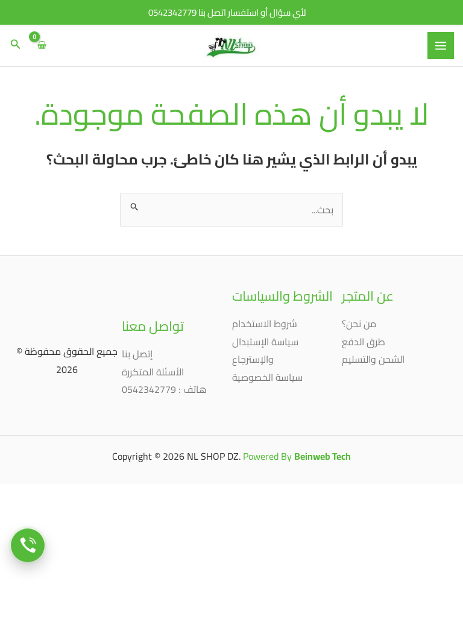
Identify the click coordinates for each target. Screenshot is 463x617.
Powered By (297, 456)
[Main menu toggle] (440, 45)
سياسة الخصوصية (267, 377)
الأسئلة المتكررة (153, 372)
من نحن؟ (359, 324)
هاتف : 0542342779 (164, 389)
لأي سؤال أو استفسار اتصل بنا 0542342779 (227, 12)
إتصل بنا (137, 354)
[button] (14, 45)
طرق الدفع (363, 342)
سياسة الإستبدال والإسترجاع (265, 351)
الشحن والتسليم (373, 359)
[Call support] (28, 545)
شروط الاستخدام (264, 324)
